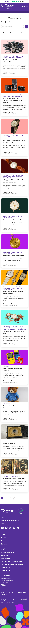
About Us (4, 538)
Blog (2, 523)
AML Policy (4, 555)
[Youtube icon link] (6, 528)
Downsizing (19, 328)
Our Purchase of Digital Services (11, 561)
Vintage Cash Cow (18, 96)
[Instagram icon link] (10, 528)
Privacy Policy (5, 558)
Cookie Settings (6, 570)
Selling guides (12, 32)
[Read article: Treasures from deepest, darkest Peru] (14, 404)
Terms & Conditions (7, 552)
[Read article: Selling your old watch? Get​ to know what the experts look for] (14, 177)
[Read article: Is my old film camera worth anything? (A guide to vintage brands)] (14, 97)
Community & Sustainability (10, 520)
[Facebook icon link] (2, 528)
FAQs (2, 517)
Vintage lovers (6, 56)
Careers (3, 541)
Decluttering (19, 57)
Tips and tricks (14, 56)
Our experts (13, 329)
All (3, 32)
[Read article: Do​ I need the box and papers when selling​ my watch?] (14, 137)
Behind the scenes (15, 441)
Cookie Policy (5, 567)
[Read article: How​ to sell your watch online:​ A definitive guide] (14, 289)
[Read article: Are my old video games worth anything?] (14, 367)
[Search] (26, 26)
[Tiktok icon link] (18, 528)
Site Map (4, 544)
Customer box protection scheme (12, 564)
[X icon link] (14, 528)
